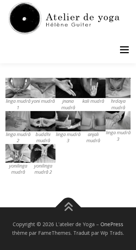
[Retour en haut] (68, 207)
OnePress (111, 224)
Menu (124, 50)
